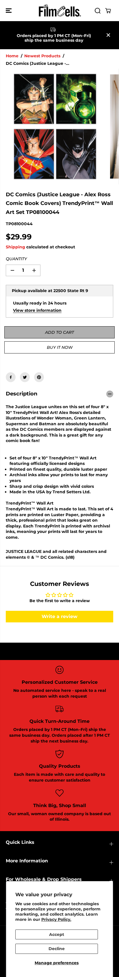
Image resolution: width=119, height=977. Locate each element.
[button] (9, 10)
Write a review (59, 616)
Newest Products (42, 55)
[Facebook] (11, 377)
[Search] (97, 11)
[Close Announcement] (108, 35)
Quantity (16, 258)
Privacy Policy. (56, 919)
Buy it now (59, 347)
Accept (56, 934)
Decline (57, 948)
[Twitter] (25, 377)
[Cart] (108, 11)
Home (12, 55)
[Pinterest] (39, 377)
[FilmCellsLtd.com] (59, 10)
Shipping (15, 247)
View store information (37, 310)
